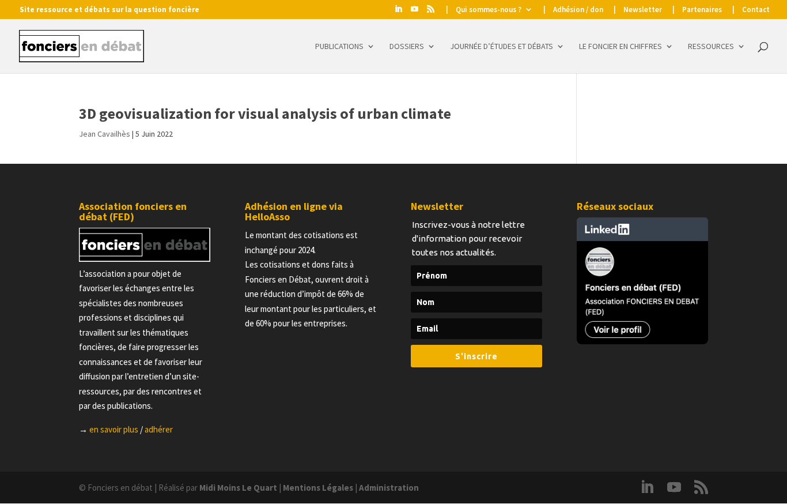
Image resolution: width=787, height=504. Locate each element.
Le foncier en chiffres (620, 46)
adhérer (159, 429)
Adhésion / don (578, 10)
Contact (756, 10)
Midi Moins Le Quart (238, 487)
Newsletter (642, 10)
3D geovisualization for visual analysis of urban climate (265, 113)
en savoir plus (113, 429)
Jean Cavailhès (104, 134)
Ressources (711, 46)
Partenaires (702, 10)
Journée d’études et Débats (501, 46)
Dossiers (406, 46)
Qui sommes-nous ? (488, 10)
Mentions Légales (318, 487)
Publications (339, 46)
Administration (389, 487)
